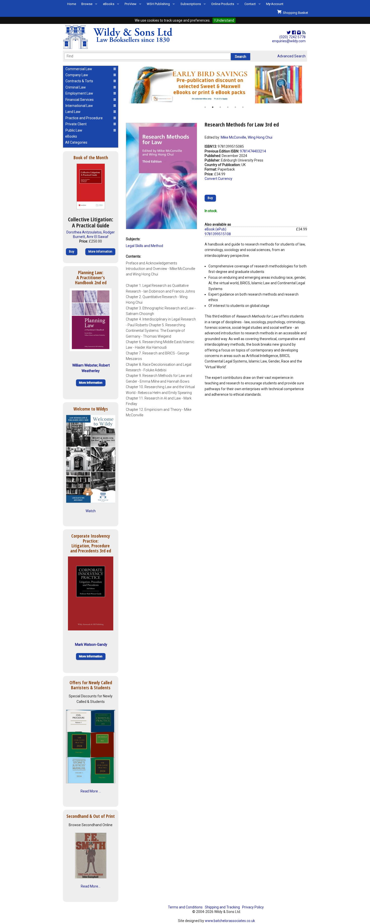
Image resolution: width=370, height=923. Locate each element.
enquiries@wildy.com (289, 41)
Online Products (222, 4)
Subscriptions (190, 4)
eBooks (108, 4)
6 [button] (242, 107)
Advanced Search (291, 56)
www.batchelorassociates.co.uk (230, 921)
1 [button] (205, 107)
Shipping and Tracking (222, 907)
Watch (91, 511)
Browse (86, 4)
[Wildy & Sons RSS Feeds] (304, 33)
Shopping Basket (294, 13)
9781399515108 (218, 234)
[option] (216, 84)
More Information (100, 251)
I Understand (224, 20)
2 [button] (212, 107)
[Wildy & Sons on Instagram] (299, 33)
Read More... (90, 886)
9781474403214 (253, 151)
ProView (130, 4)
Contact (250, 4)
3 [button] (220, 107)
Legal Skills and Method (144, 246)
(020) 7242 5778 (292, 37)
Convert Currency (218, 179)
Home (71, 4)
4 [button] (227, 107)
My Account (274, 4)
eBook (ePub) (215, 229)
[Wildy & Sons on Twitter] (289, 33)
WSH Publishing (158, 4)
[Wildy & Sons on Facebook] (294, 33)
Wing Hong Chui (260, 137)
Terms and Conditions (185, 907)
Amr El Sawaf (97, 237)
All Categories (76, 142)
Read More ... (91, 791)
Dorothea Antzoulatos (84, 232)
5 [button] (235, 107)
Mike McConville (233, 137)
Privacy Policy (253, 907)
